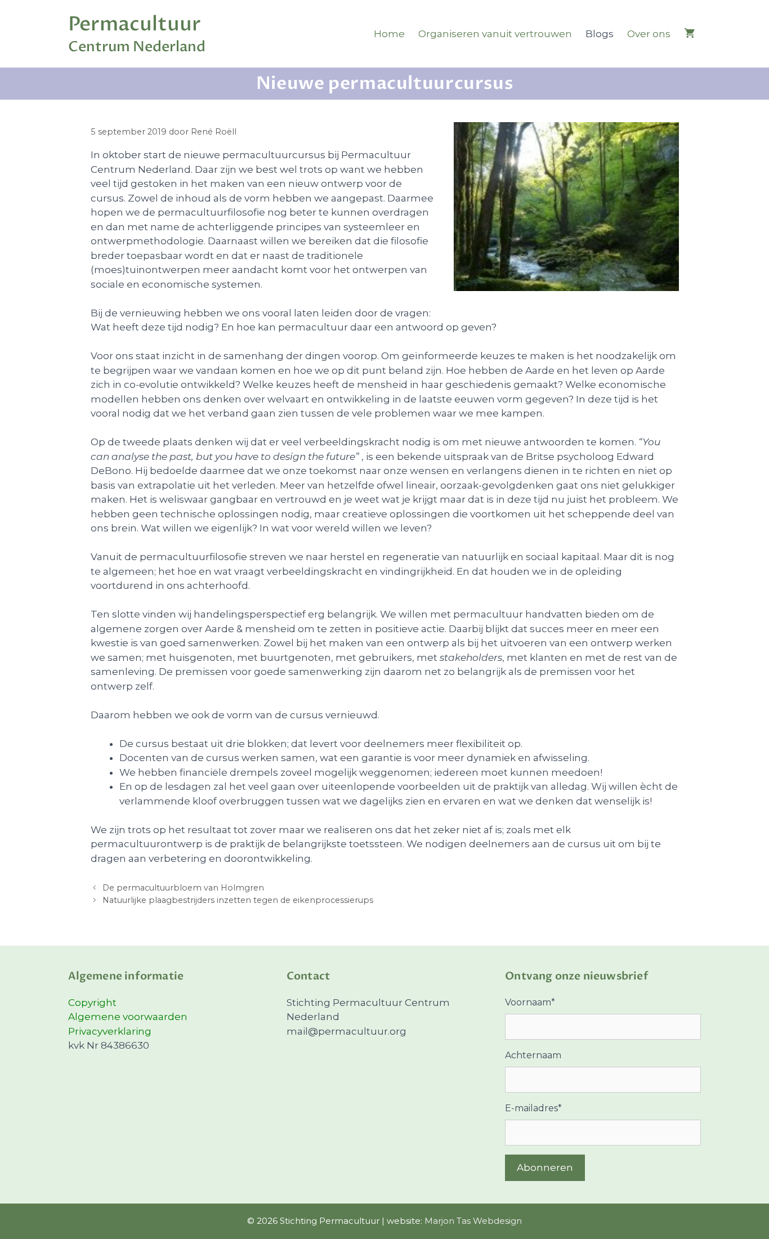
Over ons (648, 33)
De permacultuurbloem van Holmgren (183, 888)
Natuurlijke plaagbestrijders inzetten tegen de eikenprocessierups (237, 900)
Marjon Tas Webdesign (473, 1220)
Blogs (599, 33)
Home (389, 33)
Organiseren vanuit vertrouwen (495, 33)
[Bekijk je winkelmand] (689, 34)
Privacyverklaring (109, 1031)
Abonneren (545, 1167)
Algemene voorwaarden (127, 1016)
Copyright (92, 1002)
